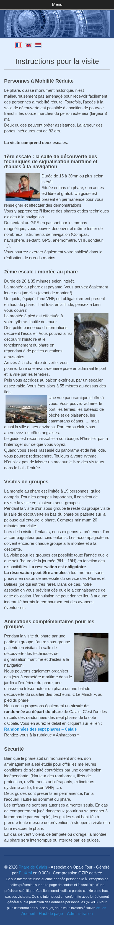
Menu (57, 4)
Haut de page (51, 913)
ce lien (101, 908)
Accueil (28, 913)
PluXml (25, 872)
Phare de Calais (33, 867)
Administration (80, 913)
